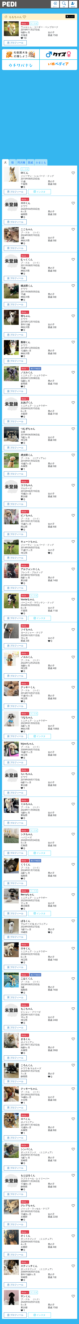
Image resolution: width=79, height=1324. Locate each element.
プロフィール (16, 42)
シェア (71, 16)
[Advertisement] (39, 114)
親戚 (30, 162)
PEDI (9, 4)
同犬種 (21, 162)
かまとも (41, 162)
